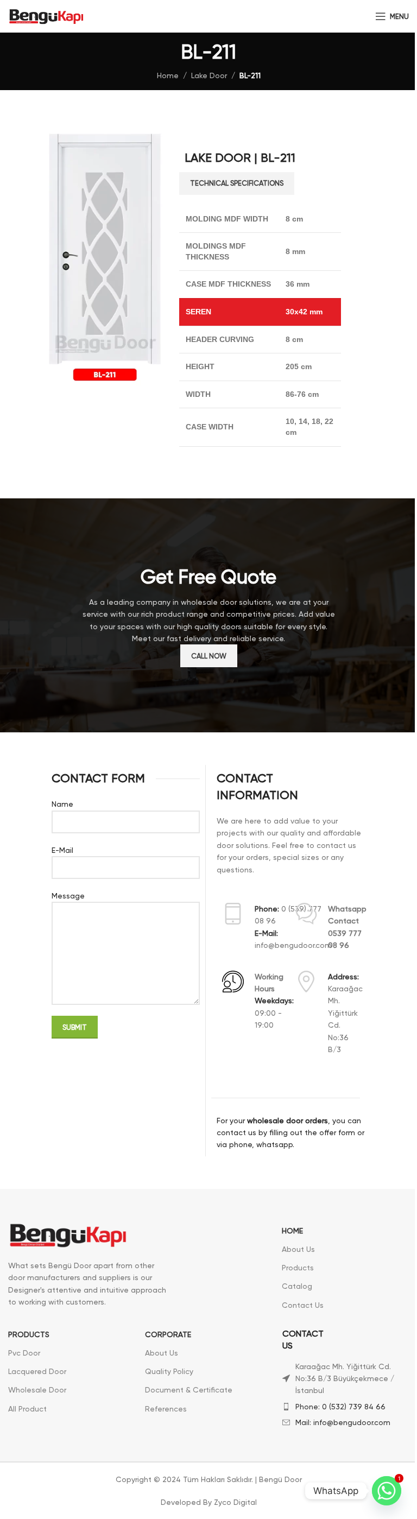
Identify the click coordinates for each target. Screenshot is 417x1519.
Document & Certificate (188, 1389)
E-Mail (62, 850)
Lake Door (209, 75)
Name (62, 804)
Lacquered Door (37, 1371)
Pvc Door (24, 1353)
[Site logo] (46, 15)
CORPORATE (168, 1334)
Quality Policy (169, 1371)
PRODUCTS (28, 1334)
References (166, 1408)
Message (68, 895)
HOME (292, 1230)
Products (298, 1267)
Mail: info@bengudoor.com (342, 1422)
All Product (27, 1408)
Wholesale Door (37, 1389)
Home (168, 75)
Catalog (297, 1286)
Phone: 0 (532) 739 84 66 (340, 1406)
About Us (298, 1249)
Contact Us (303, 1305)
